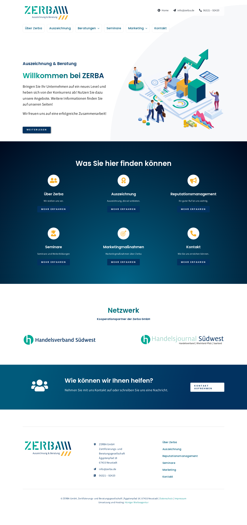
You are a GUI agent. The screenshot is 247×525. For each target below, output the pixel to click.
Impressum (181, 498)
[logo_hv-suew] (59, 336)
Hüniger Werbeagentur (137, 502)
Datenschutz (166, 498)
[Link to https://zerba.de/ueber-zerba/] (53, 180)
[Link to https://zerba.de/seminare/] (53, 233)
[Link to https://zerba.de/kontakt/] (193, 233)
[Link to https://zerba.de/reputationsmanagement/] (193, 180)
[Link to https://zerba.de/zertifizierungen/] (123, 180)
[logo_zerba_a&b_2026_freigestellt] (46, 7)
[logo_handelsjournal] (182, 335)
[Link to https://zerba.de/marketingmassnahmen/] (123, 233)
